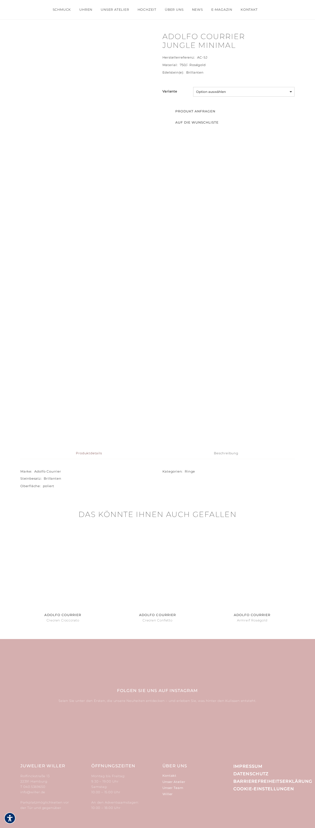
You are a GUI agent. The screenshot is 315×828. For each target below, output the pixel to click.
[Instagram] (236, 804)
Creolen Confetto (157, 620)
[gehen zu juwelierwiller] (289, 12)
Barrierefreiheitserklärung (272, 781)
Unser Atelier (173, 782)
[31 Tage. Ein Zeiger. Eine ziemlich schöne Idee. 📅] (88, 727)
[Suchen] (265, 10)
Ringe (190, 471)
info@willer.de (32, 792)
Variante (169, 91)
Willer (167, 794)
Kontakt (169, 776)
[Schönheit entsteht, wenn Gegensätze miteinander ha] (227, 727)
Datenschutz (251, 773)
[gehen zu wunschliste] (278, 12)
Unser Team (172, 788)
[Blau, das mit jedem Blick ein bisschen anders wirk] (180, 727)
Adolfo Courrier (47, 471)
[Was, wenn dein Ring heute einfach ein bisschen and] (42, 727)
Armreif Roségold (252, 620)
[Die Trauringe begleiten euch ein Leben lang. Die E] (134, 727)
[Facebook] (246, 804)
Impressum (247, 766)
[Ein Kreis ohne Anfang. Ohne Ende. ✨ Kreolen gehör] (273, 727)
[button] (190, 122)
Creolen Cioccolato (62, 620)
